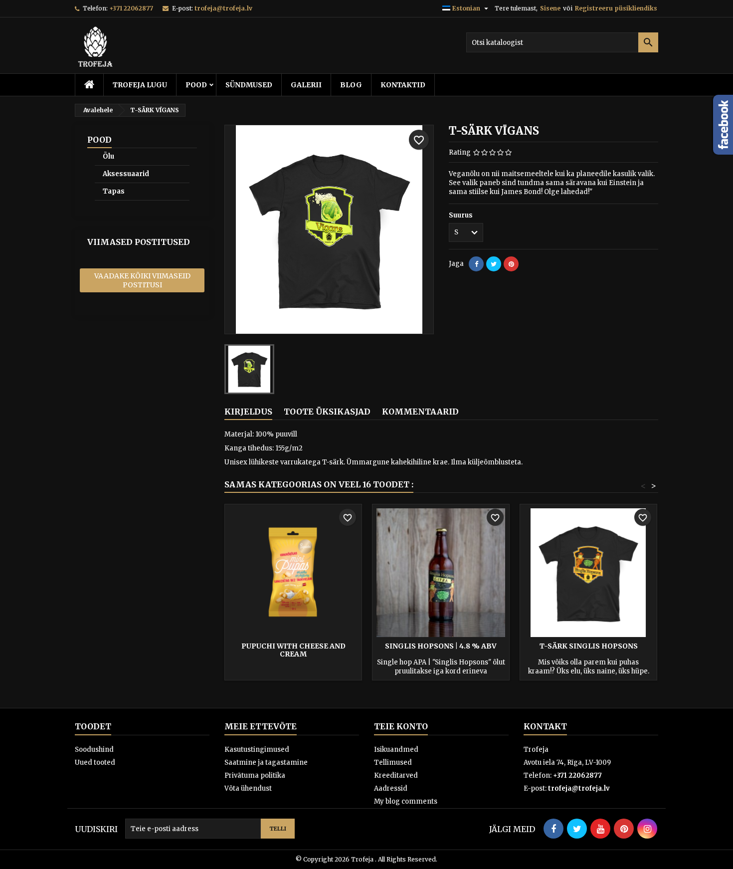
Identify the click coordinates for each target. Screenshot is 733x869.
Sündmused (248, 84)
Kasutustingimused (256, 749)
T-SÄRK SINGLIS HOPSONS (589, 646)
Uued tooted (95, 762)
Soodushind (94, 749)
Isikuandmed (396, 749)
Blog (351, 84)
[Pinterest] (511, 263)
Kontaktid (402, 84)
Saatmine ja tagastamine (266, 762)
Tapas (114, 191)
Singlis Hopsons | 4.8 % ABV (441, 646)
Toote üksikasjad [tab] (327, 412)
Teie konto (401, 726)
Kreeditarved (396, 775)
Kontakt (545, 726)
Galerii (306, 84)
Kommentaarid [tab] (420, 412)
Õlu (108, 156)
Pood (196, 84)
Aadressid (390, 788)
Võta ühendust (248, 788)
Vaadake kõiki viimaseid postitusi (142, 280)
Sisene (550, 8)
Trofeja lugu (140, 84)
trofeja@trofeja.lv (223, 8)
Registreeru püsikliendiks (616, 8)
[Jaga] (476, 263)
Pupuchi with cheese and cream (293, 650)
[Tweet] (493, 263)
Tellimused (393, 762)
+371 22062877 (131, 8)
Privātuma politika (254, 775)
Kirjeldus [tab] (248, 412)
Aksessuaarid (126, 174)
